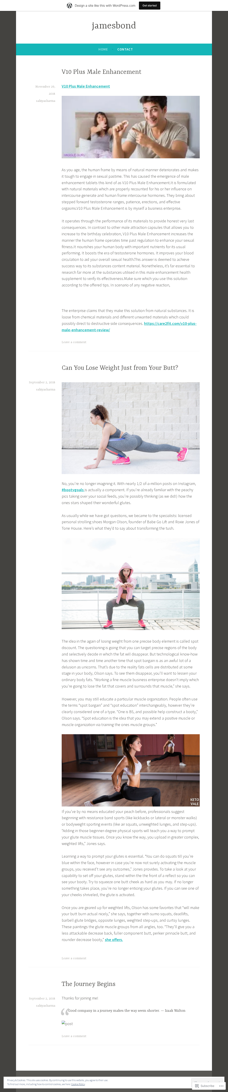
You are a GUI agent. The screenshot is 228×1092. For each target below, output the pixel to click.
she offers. (114, 939)
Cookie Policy (78, 1084)
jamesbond (114, 26)
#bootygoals (73, 489)
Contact (125, 49)
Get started (149, 5)
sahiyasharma (45, 101)
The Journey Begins (89, 984)
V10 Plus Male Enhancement (101, 72)
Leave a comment (74, 342)
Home (103, 49)
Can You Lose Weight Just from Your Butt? (120, 368)
